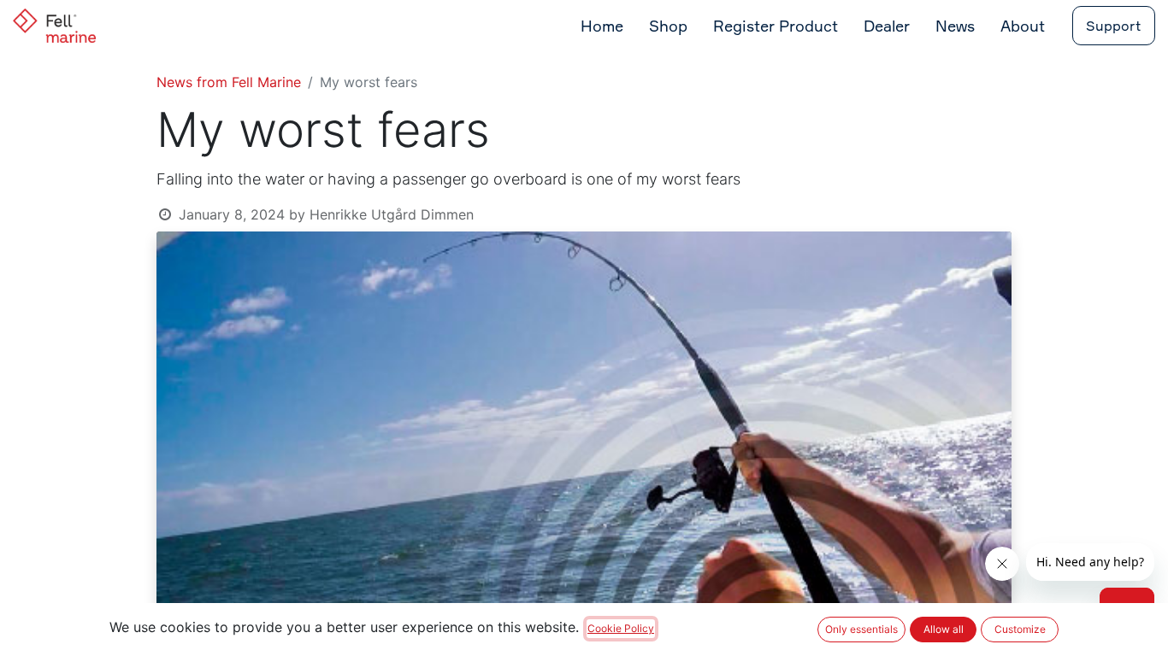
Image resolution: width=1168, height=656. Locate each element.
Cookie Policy (620, 628)
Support (1113, 25)
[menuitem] (602, 26)
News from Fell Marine (228, 82)
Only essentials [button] (861, 629)
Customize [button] (1020, 629)
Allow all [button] (943, 629)
